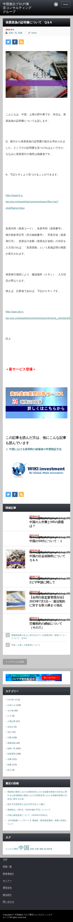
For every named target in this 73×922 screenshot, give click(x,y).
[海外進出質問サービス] (36, 417)
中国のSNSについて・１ (46, 541)
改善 (32, 849)
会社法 (10, 727)
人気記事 (11, 721)
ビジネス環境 (12, 849)
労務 (9, 737)
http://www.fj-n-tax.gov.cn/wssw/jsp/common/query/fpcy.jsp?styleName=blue (32, 201)
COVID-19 (12, 699)
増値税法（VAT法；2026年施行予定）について (28, 810)
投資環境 (11, 754)
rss (56, 4)
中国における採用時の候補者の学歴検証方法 (35, 449)
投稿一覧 (13, 33)
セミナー (7, 880)
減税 (41, 849)
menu (65, 4)
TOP (5, 859)
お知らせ (11, 705)
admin (34, 33)
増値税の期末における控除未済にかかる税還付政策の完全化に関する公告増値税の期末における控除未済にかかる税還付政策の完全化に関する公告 (37, 795)
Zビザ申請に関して (42, 582)
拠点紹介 (7, 895)
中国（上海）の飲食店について (25, 645)
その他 (10, 710)
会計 (9, 732)
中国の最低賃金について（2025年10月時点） (28, 815)
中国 (24, 848)
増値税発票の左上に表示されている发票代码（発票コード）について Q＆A (39, 636)
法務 (9, 759)
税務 (20, 33)
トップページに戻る (15, 662)
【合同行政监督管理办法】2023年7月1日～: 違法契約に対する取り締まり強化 (47, 601)
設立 (9, 770)
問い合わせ (8, 902)
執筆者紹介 (8, 873)
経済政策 (48, 849)
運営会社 (7, 887)
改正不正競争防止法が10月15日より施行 (26, 804)
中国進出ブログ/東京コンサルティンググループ (17, 8)
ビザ (9, 716)
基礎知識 (11, 743)
